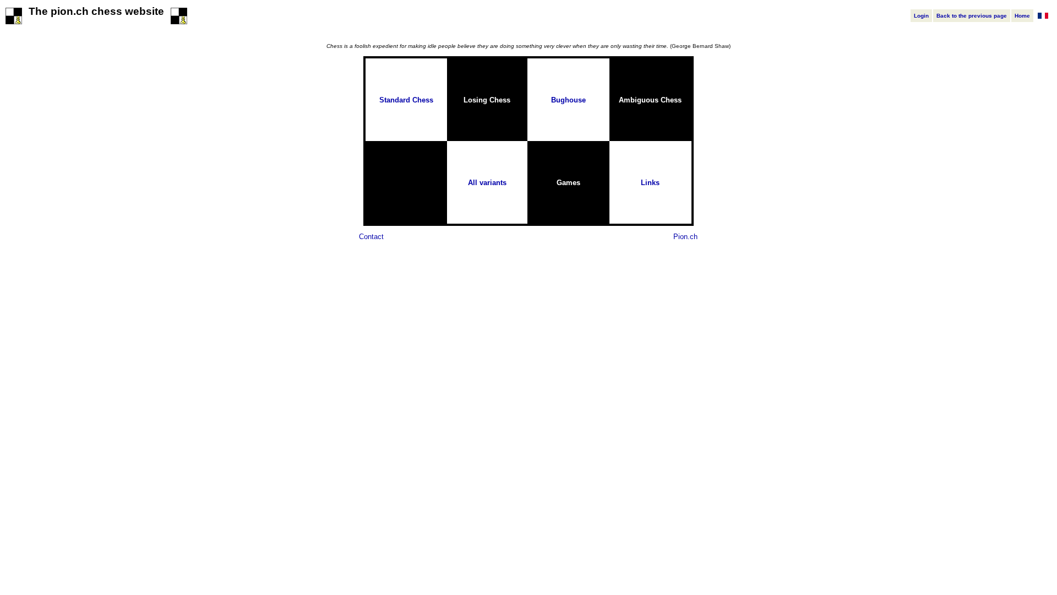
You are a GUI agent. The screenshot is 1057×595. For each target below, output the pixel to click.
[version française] (1043, 16)
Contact (371, 236)
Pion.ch (685, 236)
